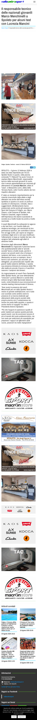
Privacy (9, 687)
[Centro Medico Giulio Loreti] (18, 369)
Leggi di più (22, 716)
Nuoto (6, 28)
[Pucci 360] (18, 146)
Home (2, 28)
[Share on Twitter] (34, 167)
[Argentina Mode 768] (18, 509)
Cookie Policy (16, 687)
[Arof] (18, 428)
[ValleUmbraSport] (13, 2)
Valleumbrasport (9, 696)
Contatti (3, 687)
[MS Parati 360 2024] (18, 116)
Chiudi (14, 716)
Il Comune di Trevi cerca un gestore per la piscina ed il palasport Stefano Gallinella (27, 624)
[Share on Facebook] (31, 167)
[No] (35, 713)
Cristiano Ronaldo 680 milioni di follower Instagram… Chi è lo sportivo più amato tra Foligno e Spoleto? (7, 654)
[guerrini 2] (18, 398)
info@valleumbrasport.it (17, 682)
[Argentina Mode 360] (18, 341)
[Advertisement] (18, 51)
